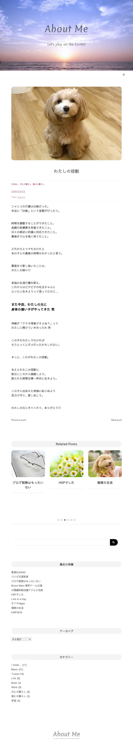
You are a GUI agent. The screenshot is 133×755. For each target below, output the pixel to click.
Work (14, 687)
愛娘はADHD (18, 572)
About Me (66, 29)
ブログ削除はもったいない (26, 581)
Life (13, 678)
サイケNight (18, 603)
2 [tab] (61, 520)
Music (14, 669)
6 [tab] (74, 520)
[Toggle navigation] (67, 74)
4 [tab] (68, 520)
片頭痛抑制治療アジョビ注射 (27, 590)
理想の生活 (66, 482)
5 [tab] (71, 520)
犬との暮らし (18, 691)
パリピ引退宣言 (19, 576)
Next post (116, 419)
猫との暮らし (18, 696)
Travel (15, 673)
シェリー (21, 197)
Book (14, 682)
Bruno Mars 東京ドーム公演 (26, 585)
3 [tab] (65, 520)
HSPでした (28, 482)
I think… (16, 665)
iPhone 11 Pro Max (105, 482)
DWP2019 (16, 612)
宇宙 (13, 700)
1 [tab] (58, 520)
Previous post (18, 419)
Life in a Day (18, 599)
